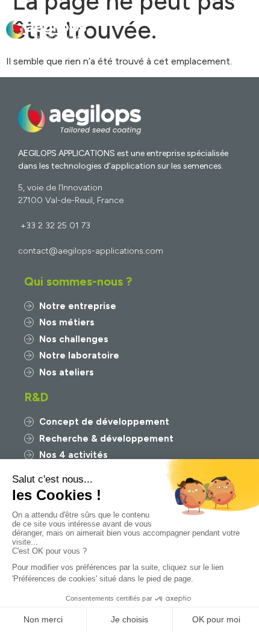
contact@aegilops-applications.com (90, 251)
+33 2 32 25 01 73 (55, 226)
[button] (243, 30)
